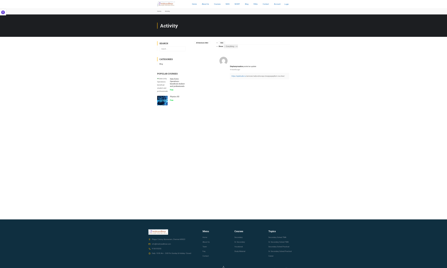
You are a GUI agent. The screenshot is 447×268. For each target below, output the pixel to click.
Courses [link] (217, 4)
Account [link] (277, 4)
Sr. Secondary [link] (239, 242)
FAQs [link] (256, 4)
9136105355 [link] (156, 249)
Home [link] (194, 4)
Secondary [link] (238, 237)
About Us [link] (205, 4)
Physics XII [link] (174, 96)
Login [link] (286, 4)
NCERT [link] (237, 4)
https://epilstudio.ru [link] (239, 76)
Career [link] (271, 256)
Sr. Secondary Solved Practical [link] (280, 251)
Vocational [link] (238, 247)
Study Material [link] (239, 251)
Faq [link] (204, 251)
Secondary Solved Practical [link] (278, 247)
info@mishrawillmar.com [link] (161, 244)
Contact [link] (266, 4)
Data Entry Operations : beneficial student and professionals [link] (177, 82)
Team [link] (205, 247)
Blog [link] (246, 4)
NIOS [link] (228, 4)
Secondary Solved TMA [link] (277, 237)
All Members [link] (202, 43)
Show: (221, 46)
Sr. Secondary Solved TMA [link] (278, 242)
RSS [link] (221, 43)
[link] (3, 12)
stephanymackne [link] (236, 66)
